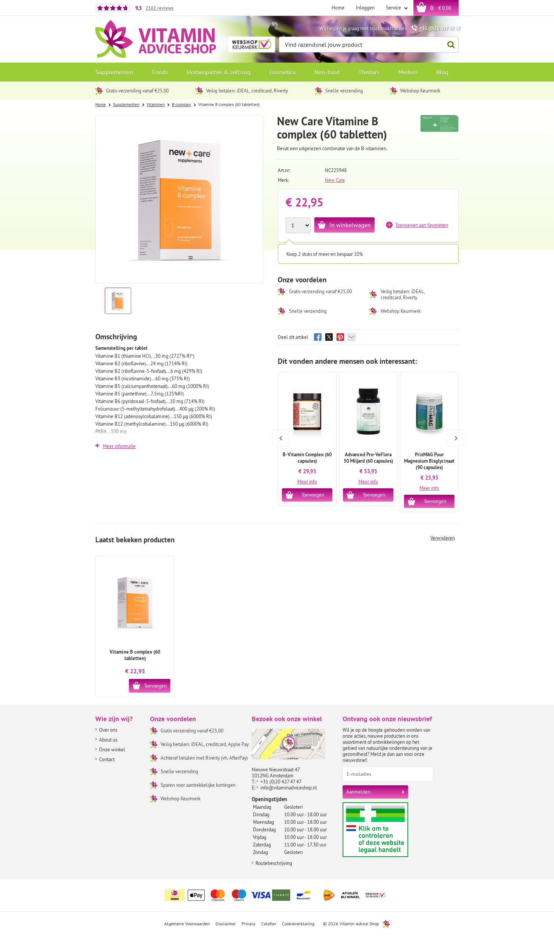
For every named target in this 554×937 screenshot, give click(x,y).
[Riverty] (282, 895)
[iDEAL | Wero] (175, 895)
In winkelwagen (350, 225)
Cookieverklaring (298, 923)
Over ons (108, 730)
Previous (280, 433)
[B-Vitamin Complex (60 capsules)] (307, 412)
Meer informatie (119, 446)
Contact (107, 759)
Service (394, 8)
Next (453, 433)
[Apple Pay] (196, 895)
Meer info (307, 482)
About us (108, 740)
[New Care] (440, 127)
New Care (335, 180)
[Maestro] (239, 895)
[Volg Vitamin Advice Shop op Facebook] (436, 890)
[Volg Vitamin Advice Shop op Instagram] (452, 890)
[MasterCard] (218, 895)
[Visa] (261, 895)
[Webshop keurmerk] (376, 895)
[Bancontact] (304, 895)
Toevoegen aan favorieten (421, 225)
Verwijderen (442, 538)
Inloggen (365, 8)
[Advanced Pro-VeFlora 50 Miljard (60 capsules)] (368, 412)
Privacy (249, 923)
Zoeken (450, 44)
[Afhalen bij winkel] (350, 895)
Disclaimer (226, 923)
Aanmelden (358, 792)
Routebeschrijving (274, 863)
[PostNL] (329, 895)
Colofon (268, 923)
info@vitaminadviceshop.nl (288, 788)
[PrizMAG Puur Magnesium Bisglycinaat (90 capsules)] (429, 412)
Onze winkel (112, 749)
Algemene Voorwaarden (187, 923)
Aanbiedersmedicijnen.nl (390, 829)
